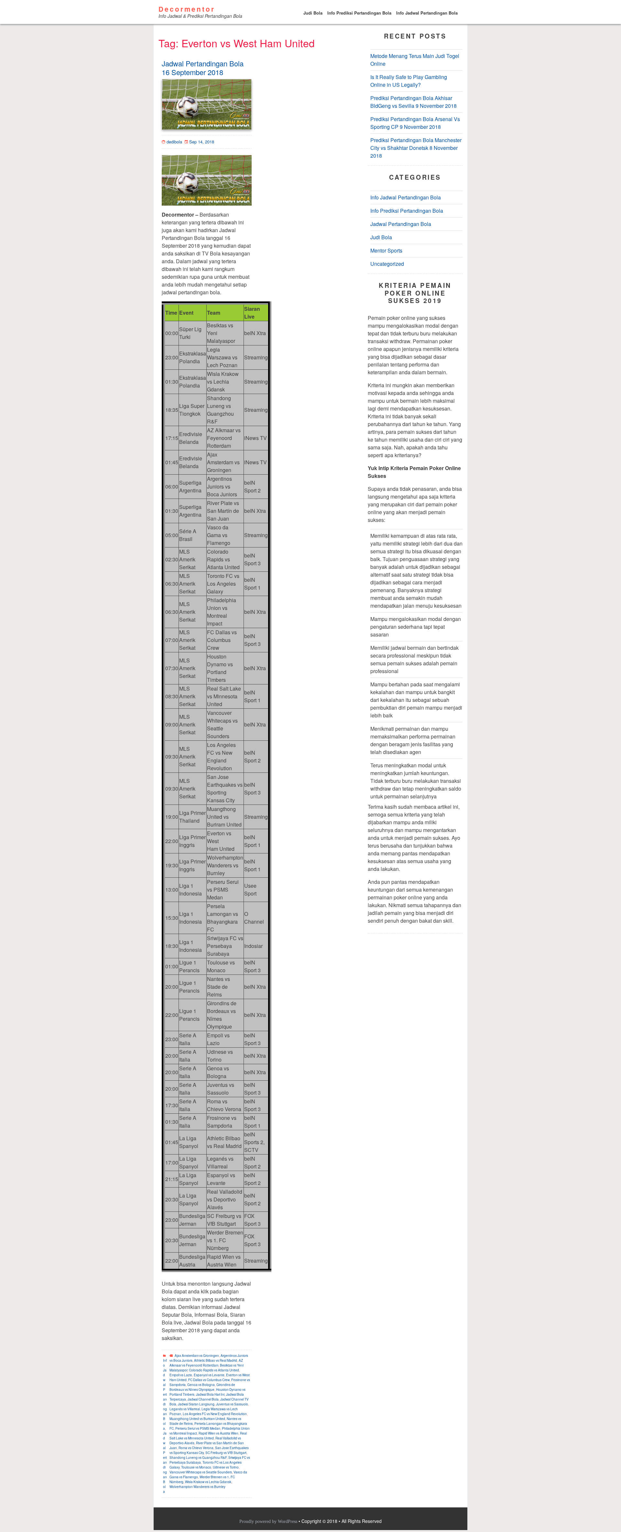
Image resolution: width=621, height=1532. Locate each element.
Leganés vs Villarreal (184, 1409)
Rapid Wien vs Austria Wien (218, 1433)
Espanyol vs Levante (209, 1375)
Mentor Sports (386, 250)
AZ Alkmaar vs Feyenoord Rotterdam (206, 1363)
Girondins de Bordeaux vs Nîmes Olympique (202, 1387)
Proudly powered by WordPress (269, 1521)
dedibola (174, 142)
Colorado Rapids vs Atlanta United (214, 1370)
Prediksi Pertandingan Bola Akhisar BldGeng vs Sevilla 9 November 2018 (413, 102)
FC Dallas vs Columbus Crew (209, 1380)
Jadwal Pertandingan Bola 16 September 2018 (203, 67)
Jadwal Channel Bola (203, 1399)
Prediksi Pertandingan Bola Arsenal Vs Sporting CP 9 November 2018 (415, 123)
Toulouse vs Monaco (196, 1467)
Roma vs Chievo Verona (196, 1448)
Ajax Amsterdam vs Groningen (197, 1355)
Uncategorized (387, 264)
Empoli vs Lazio (180, 1375)
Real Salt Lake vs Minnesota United (208, 1435)
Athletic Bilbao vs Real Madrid (215, 1360)
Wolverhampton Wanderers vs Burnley (197, 1486)
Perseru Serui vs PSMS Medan (197, 1428)
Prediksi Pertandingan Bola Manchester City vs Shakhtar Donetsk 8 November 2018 (416, 148)
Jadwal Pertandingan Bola (165, 1462)
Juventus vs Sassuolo (232, 1404)
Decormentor (186, 9)
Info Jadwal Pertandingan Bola (427, 13)
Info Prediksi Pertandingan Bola (359, 13)
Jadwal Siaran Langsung (196, 1404)
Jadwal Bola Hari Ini (210, 1394)
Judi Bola (312, 13)
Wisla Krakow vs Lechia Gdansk (208, 1482)
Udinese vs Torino (226, 1467)
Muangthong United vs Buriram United (197, 1418)
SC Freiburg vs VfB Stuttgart (225, 1452)
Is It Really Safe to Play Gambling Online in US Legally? (408, 81)
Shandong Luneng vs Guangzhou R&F (198, 1457)
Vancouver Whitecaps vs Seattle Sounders (200, 1472)
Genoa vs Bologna (201, 1384)
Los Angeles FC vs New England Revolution (215, 1414)
